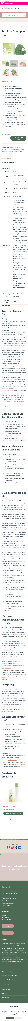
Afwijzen (18, 1018)
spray (12, 650)
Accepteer (9, 1018)
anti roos (7, 149)
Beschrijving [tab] (7, 158)
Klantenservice (6, 989)
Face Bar (18, 661)
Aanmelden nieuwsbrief (7, 926)
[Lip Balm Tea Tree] (14, 793)
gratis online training (19, 764)
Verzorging (12, 147)
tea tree (11, 153)
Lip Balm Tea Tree (9, 806)
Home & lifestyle (6, 919)
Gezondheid (5, 917)
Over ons (4, 993)
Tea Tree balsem (14, 639)
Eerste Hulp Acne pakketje (12, 659)
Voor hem (18, 147)
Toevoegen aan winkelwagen (18, 138)
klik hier (20, 766)
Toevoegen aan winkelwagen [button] (13, 813)
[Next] (26, 20)
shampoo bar (5, 153)
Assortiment (5, 985)
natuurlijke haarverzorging (15, 151)
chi (12, 149)
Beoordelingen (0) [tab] (9, 162)
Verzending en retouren (9, 901)
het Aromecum (12, 760)
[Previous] (2, 20)
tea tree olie (15, 630)
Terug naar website (8, 932)
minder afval (16, 149)
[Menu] (25, 8)
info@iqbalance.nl (11, 980)
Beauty (4, 915)
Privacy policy (6, 905)
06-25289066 (12, 975)
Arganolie (11, 390)
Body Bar (6, 650)
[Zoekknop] (24, 15)
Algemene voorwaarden (9, 898)
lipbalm (6, 643)
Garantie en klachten (8, 903)
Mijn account (5, 997)
